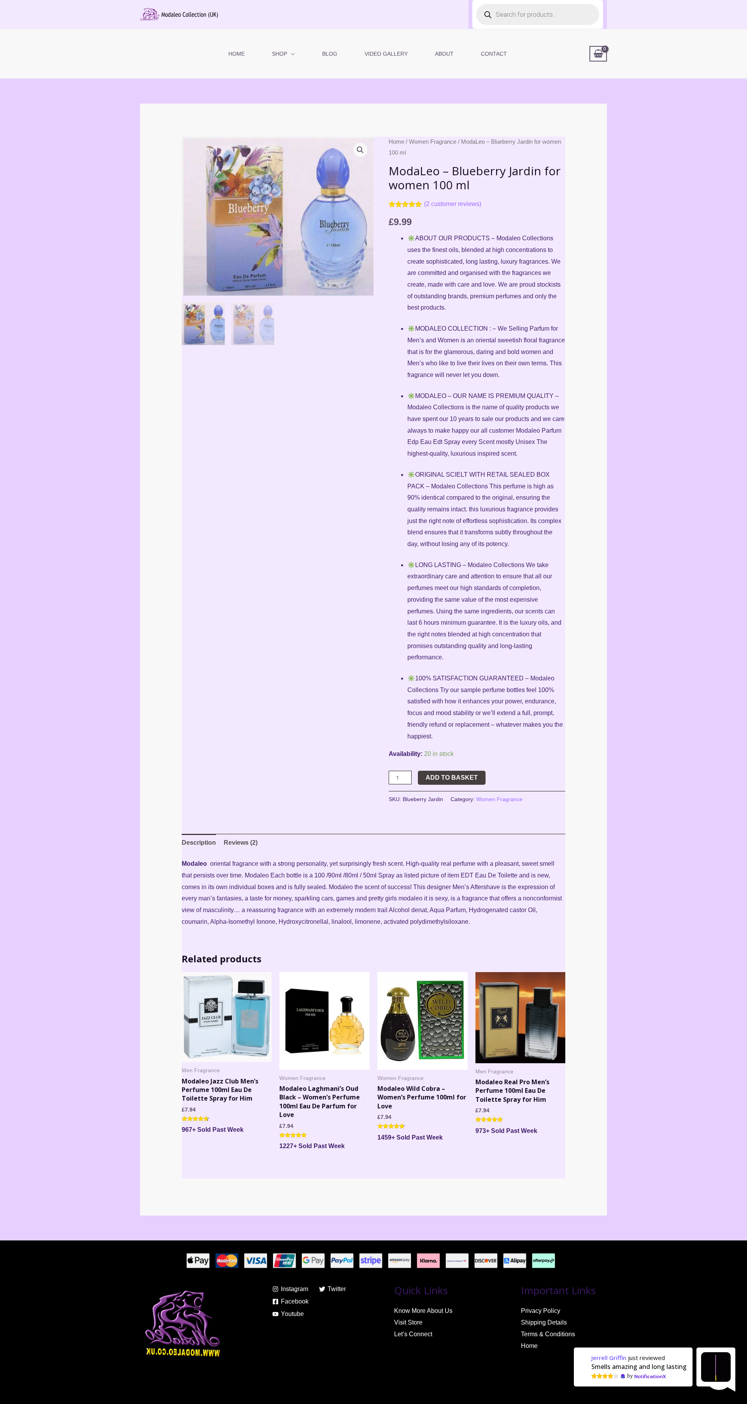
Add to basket (452, 777)
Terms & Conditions (548, 1334)
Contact (494, 54)
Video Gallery (386, 54)
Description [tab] (199, 842)
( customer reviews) (452, 204)
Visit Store (408, 1322)
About (444, 54)
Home (236, 54)
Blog (329, 54)
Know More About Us (423, 1310)
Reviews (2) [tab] (241, 842)
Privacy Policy (540, 1310)
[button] (360, 150)
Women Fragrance (432, 142)
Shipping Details (544, 1322)
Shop (279, 54)
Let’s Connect (413, 1334)
